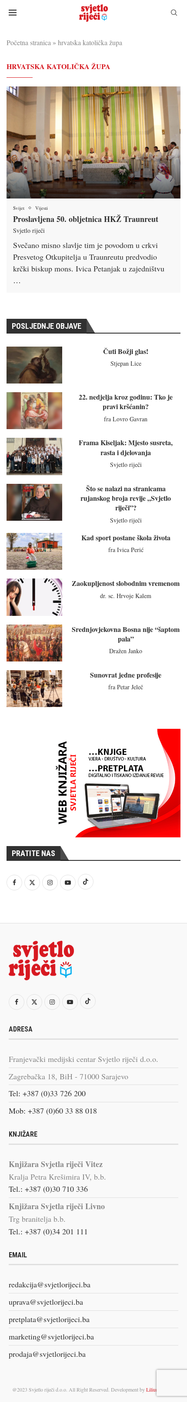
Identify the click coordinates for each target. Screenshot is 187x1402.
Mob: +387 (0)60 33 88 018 (53, 1110)
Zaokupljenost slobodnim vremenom (126, 583)
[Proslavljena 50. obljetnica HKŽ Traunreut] (93, 142)
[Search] (174, 14)
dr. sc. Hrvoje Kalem (125, 596)
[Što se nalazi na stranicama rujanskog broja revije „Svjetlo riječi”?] (34, 502)
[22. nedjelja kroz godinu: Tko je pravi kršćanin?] (34, 410)
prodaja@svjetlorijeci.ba (47, 1354)
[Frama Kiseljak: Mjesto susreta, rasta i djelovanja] (34, 456)
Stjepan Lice (125, 363)
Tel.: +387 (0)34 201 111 (48, 1231)
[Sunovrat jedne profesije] (34, 688)
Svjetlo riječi (29, 230)
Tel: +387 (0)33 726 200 (47, 1093)
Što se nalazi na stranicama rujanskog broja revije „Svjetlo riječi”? (125, 498)
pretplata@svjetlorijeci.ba (49, 1319)
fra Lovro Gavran (125, 419)
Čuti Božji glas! (125, 351)
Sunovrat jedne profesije (125, 675)
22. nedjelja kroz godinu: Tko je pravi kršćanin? (126, 401)
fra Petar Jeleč (125, 687)
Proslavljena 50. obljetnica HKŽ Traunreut (85, 219)
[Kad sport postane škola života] (34, 551)
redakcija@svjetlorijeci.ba (49, 1284)
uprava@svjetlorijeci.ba (46, 1301)
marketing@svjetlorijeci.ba (51, 1336)
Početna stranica (29, 42)
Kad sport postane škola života (125, 537)
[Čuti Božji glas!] (34, 365)
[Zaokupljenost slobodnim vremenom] (34, 597)
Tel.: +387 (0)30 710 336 (48, 1189)
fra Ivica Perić (126, 550)
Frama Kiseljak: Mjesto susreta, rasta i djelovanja (126, 447)
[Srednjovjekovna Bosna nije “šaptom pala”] (34, 643)
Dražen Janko (125, 651)
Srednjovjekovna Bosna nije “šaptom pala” (126, 634)
